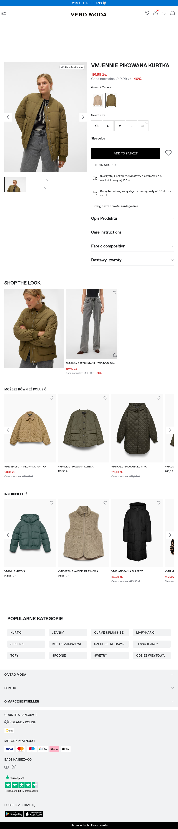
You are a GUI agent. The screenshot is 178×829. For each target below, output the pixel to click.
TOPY (14, 655)
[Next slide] (170, 430)
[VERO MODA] (89, 15)
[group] (30, 439)
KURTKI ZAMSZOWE (67, 644)
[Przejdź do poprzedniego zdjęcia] (45, 180)
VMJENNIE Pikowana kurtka (130, 65)
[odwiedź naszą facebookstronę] (6, 768)
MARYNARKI (145, 632)
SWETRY (100, 655)
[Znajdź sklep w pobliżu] (147, 14)
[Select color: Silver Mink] (97, 100)
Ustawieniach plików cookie (89, 825)
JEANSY (58, 632)
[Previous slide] (8, 430)
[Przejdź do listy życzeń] (164, 14)
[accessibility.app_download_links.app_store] (33, 816)
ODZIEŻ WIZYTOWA (150, 655)
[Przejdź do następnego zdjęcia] (45, 188)
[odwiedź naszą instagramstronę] (14, 768)
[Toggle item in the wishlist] (168, 153)
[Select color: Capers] (111, 100)
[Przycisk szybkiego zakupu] (115, 355)
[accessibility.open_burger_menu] (4, 13)
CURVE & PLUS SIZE (109, 632)
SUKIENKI (17, 644)
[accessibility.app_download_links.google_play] (14, 816)
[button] (96, 125)
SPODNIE (59, 655)
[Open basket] (172, 13)
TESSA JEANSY (147, 644)
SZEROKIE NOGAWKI (109, 644)
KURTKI (15, 632)
